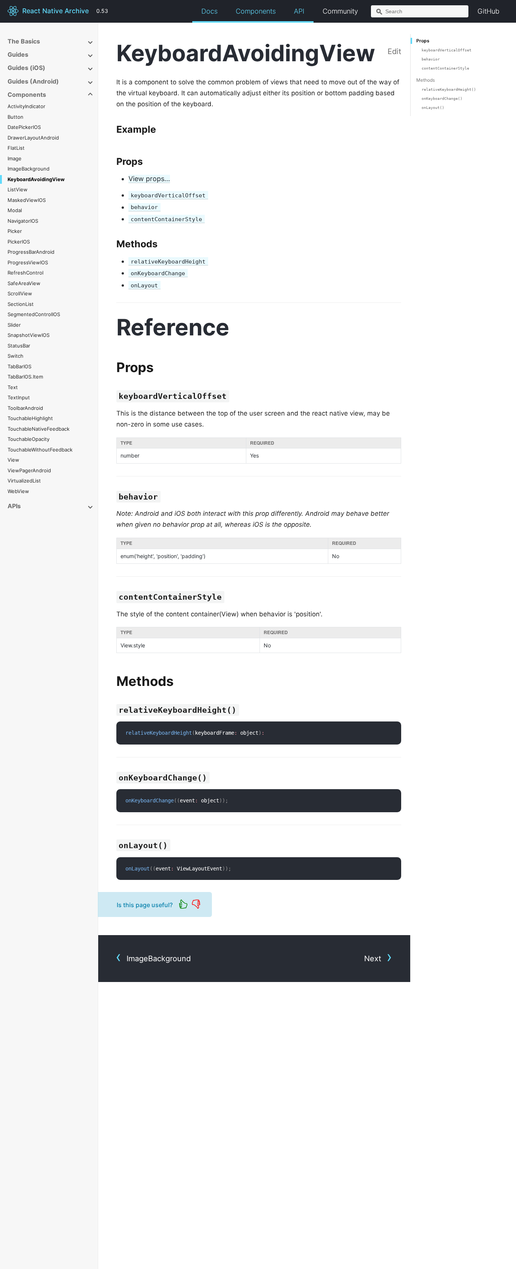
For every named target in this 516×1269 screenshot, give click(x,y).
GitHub (488, 11)
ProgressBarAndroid (31, 252)
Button (15, 117)
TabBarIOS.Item (25, 377)
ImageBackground (28, 169)
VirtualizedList (24, 481)
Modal (15, 210)
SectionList (21, 304)
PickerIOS (19, 242)
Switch (15, 356)
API (299, 11)
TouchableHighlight (30, 418)
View (13, 460)
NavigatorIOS (23, 221)
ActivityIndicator (26, 106)
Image (15, 158)
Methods (425, 80)
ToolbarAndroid (25, 408)
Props (422, 40)
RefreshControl (25, 273)
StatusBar (19, 346)
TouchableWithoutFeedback (40, 450)
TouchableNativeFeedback (39, 429)
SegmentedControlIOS (34, 314)
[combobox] (419, 11)
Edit (394, 51)
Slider (14, 325)
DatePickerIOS (24, 127)
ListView (18, 189)
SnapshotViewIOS (28, 335)
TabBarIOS (19, 366)
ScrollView (20, 293)
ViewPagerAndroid (29, 470)
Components (256, 11)
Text (13, 387)
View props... (149, 179)
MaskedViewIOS (27, 200)
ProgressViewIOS (28, 262)
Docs (209, 11)
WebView (18, 491)
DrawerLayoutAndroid (33, 138)
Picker (15, 231)
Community (340, 11)
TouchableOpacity (28, 439)
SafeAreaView (24, 283)
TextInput (19, 397)
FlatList (16, 148)
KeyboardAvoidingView (36, 179)
